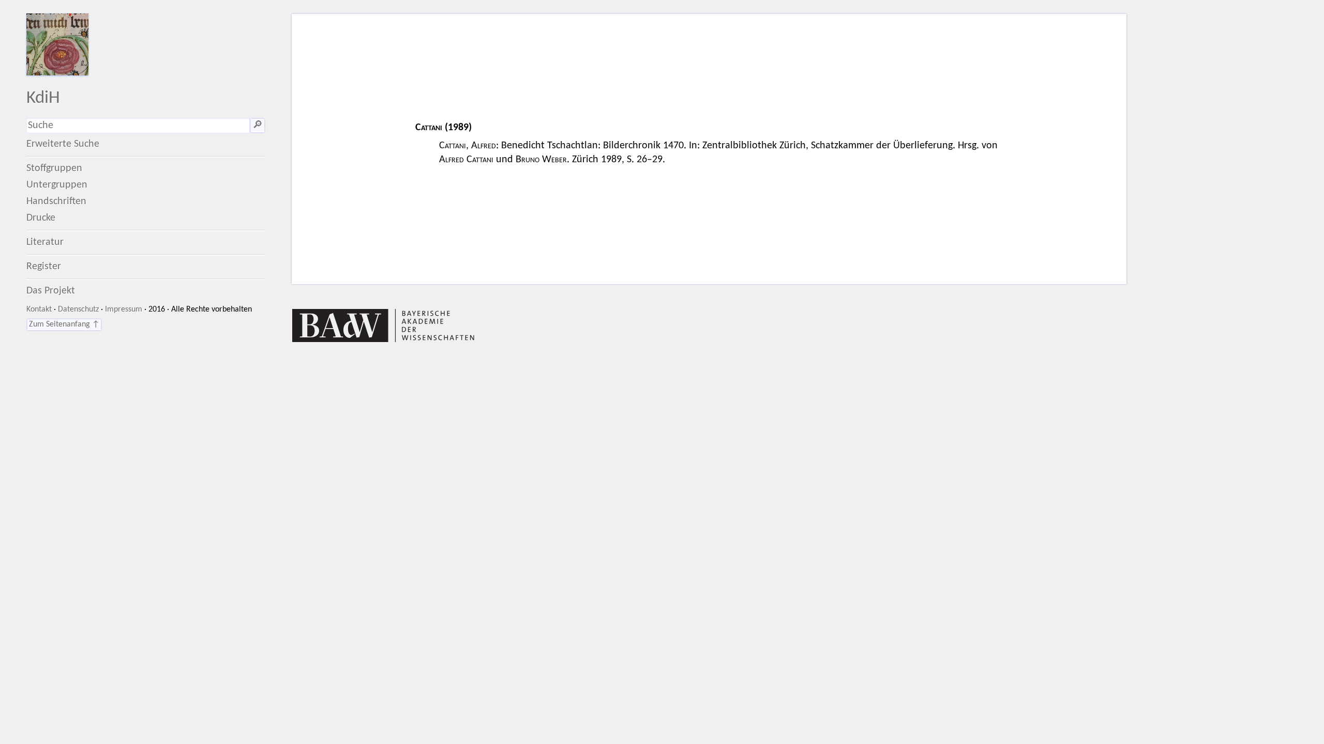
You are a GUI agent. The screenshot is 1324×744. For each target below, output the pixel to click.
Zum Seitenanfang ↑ (64, 324)
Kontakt (39, 309)
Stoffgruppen (54, 168)
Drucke (40, 218)
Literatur (45, 242)
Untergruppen (56, 185)
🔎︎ (257, 125)
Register (43, 266)
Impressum (123, 309)
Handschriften (56, 201)
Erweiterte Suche (62, 144)
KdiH (43, 98)
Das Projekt (50, 291)
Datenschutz (78, 309)
